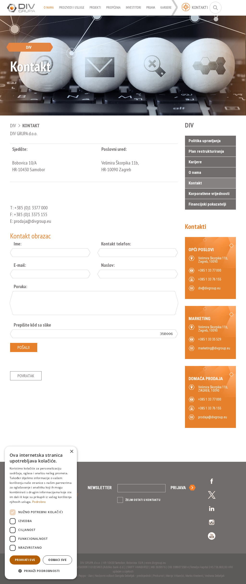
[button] (41, 571)
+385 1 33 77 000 (209, 399)
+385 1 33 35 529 (209, 339)
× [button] (71, 451)
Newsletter (100, 487)
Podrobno (39, 502)
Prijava (178, 487)
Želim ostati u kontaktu (142, 500)
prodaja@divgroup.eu (212, 417)
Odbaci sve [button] (57, 560)
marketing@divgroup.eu (214, 348)
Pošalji (24, 347)
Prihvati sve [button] (25, 560)
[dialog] (41, 512)
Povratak (26, 375)
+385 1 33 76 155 (209, 408)
